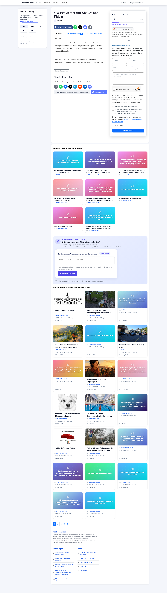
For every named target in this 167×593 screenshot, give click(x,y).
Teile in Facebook (64, 27)
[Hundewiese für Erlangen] (68, 219)
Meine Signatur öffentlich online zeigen (126, 106)
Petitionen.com (27, 3)
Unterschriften (75, 34)
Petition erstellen (68, 273)
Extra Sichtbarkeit (95, 34)
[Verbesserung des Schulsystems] (132, 191)
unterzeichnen (128, 131)
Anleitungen (58, 548)
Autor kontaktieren (62, 71)
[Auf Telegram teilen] (75, 87)
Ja (115, 125)
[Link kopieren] (90, 27)
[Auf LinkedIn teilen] (85, 87)
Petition (60, 34)
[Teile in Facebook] (65, 87)
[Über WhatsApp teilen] (75, 27)
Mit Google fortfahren (124, 29)
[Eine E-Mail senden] (85, 27)
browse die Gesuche (51, 2)
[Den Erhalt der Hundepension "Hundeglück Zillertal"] (68, 192)
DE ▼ (40, 2)
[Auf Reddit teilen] (80, 87)
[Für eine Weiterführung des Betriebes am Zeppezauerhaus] (68, 164)
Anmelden (123, 2)
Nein (121, 125)
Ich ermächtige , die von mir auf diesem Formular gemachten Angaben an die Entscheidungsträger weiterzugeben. (128, 111)
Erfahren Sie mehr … (30, 22)
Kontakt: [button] (63, 2)
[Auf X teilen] (80, 27)
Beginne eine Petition (137, 2)
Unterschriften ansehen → (120, 25)
